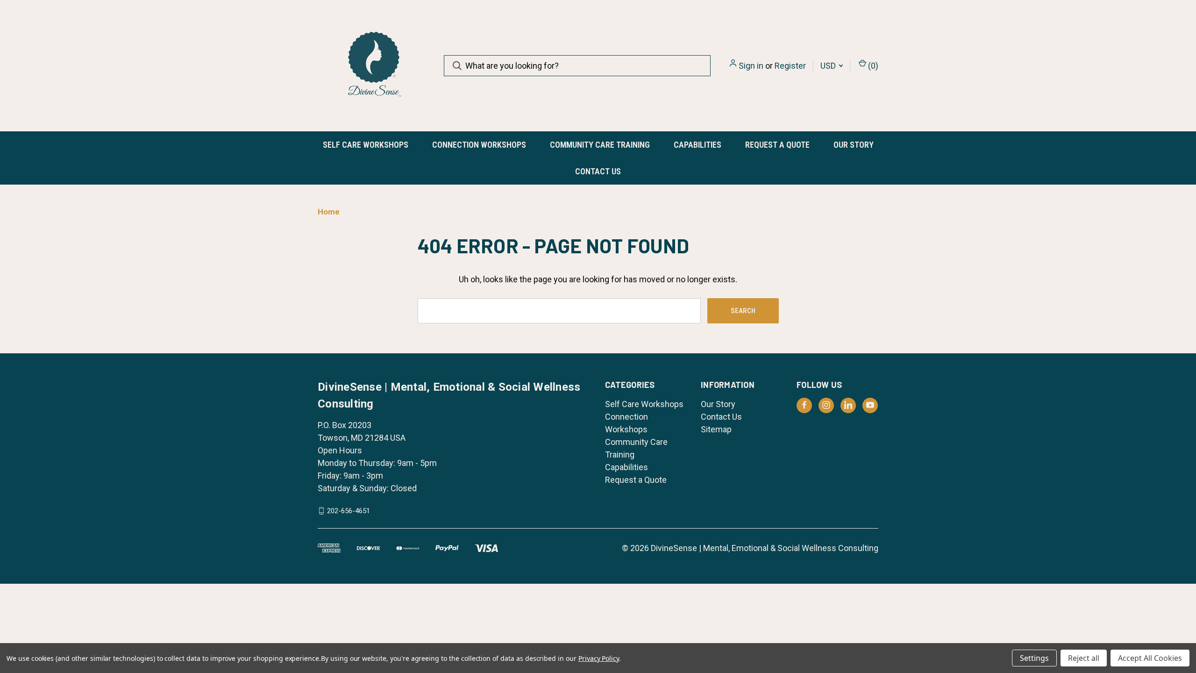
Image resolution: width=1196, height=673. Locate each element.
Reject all (1083, 658)
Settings (1034, 658)
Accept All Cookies (1150, 658)
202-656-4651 (348, 511)
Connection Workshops (479, 145)
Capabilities (697, 145)
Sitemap (716, 429)
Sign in (751, 66)
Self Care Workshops (365, 145)
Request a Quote (777, 145)
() (872, 66)
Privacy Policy (598, 658)
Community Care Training (600, 145)
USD (829, 66)
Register (790, 66)
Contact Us (598, 171)
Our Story (853, 145)
